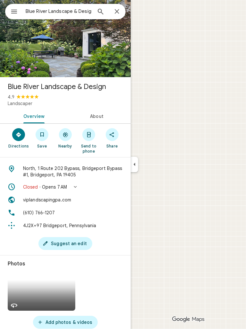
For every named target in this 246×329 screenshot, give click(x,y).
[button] (65, 187)
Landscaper (20, 103)
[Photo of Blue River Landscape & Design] (65, 38)
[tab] (32, 115)
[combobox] (59, 11)
